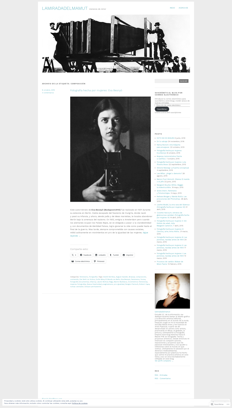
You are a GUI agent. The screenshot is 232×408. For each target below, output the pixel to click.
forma (143, 279)
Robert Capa (144, 284)
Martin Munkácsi (120, 282)
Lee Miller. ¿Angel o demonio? (169, 173)
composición (141, 277)
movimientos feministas (138, 282)
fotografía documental (79, 282)
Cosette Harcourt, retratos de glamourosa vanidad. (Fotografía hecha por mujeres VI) (173, 215)
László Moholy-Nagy (105, 282)
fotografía (93, 277)
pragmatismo (107, 284)
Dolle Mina (100, 279)
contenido (74, 279)
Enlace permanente (93, 287)
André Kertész (109, 277)
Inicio (172, 8)
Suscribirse (162, 109)
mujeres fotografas (78, 284)
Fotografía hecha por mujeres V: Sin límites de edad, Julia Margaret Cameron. (172, 223)
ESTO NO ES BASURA (165, 138)
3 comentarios (48, 93)
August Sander (122, 277)
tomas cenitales (77, 287)
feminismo (84, 277)
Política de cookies (80, 403)
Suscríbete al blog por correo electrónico (168, 94)
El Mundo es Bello (112, 279)
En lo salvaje (162, 141)
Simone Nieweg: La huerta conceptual (173, 168)
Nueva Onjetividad (94, 284)
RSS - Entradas (161, 375)
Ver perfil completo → (164, 361)
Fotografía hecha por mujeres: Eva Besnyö (96, 90)
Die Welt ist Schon (87, 279)
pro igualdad (119, 284)
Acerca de (183, 8)
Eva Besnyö (125, 279)
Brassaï (132, 277)
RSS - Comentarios (163, 378)
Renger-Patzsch (131, 284)
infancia (93, 282)
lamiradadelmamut (65, 8)
